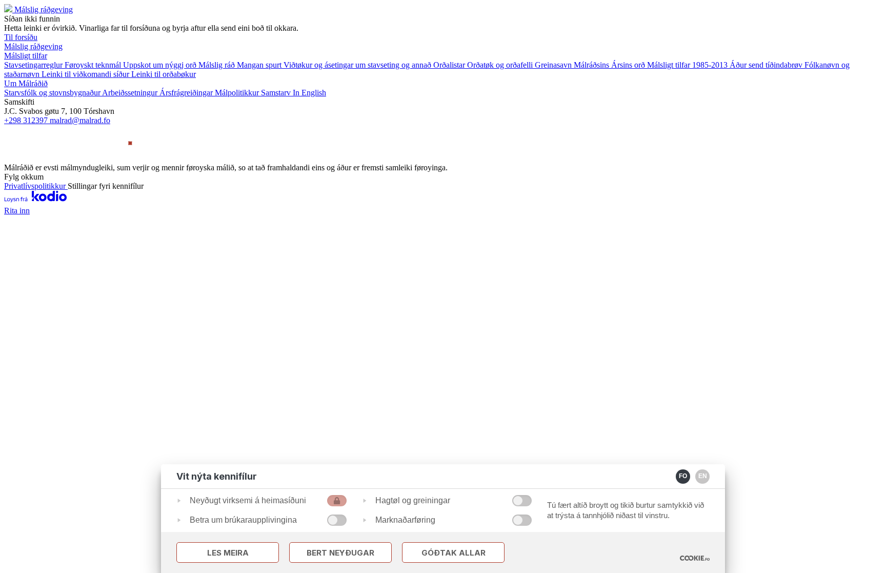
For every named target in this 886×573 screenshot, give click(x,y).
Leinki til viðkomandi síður (86, 74)
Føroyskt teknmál (94, 65)
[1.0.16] (695, 558)
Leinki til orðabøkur (163, 74)
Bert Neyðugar (340, 553)
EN (702, 476)
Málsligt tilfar (25, 55)
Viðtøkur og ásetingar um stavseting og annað (358, 65)
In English (309, 92)
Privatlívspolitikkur (36, 186)
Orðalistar (450, 65)
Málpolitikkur (238, 92)
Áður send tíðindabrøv (767, 65)
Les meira (228, 553)
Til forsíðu (20, 37)
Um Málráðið (26, 83)
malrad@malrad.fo (80, 120)
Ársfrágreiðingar (187, 92)
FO (683, 476)
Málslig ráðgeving (43, 9)
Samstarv (277, 92)
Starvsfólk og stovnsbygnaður (53, 92)
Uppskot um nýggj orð (160, 65)
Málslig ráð (217, 65)
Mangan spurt (260, 65)
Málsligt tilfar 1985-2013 (688, 65)
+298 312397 (27, 120)
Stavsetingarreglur (34, 65)
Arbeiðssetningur (130, 92)
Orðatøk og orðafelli (501, 65)
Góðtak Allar (453, 553)
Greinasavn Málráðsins (573, 65)
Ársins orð (629, 65)
